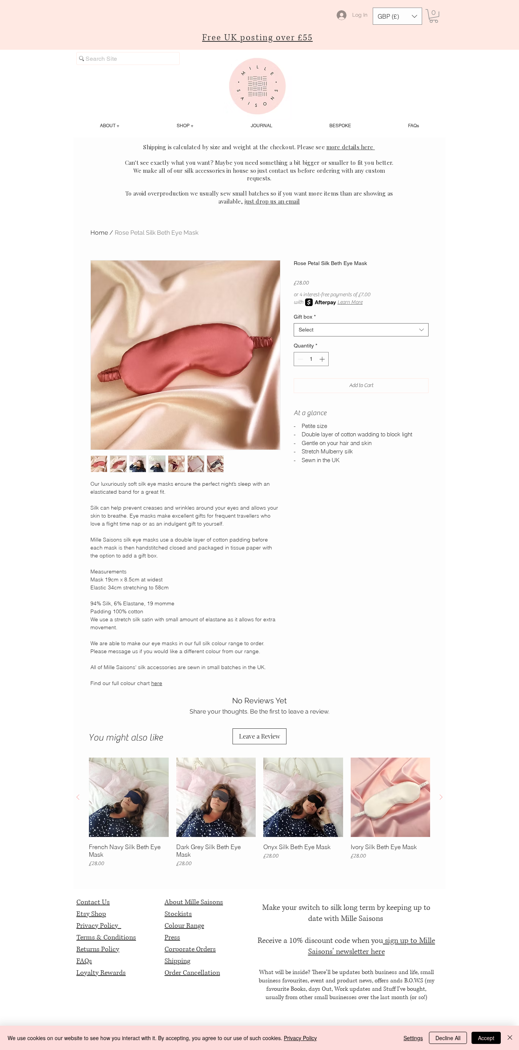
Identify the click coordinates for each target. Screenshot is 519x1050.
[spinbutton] (311, 359)
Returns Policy (97, 949)
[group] (259, 812)
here (156, 683)
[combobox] (361, 329)
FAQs (84, 961)
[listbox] (397, 16)
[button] (397, 16)
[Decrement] (299, 359)
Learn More (349, 302)
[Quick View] (129, 797)
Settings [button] (413, 1038)
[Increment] (323, 359)
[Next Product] (441, 797)
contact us (282, 170)
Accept (486, 1038)
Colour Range (184, 925)
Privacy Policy (98, 925)
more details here (350, 147)
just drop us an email (272, 201)
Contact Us (93, 902)
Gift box (305, 317)
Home (99, 232)
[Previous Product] (77, 797)
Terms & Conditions (106, 937)
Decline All (447, 1038)
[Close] (509, 1038)
